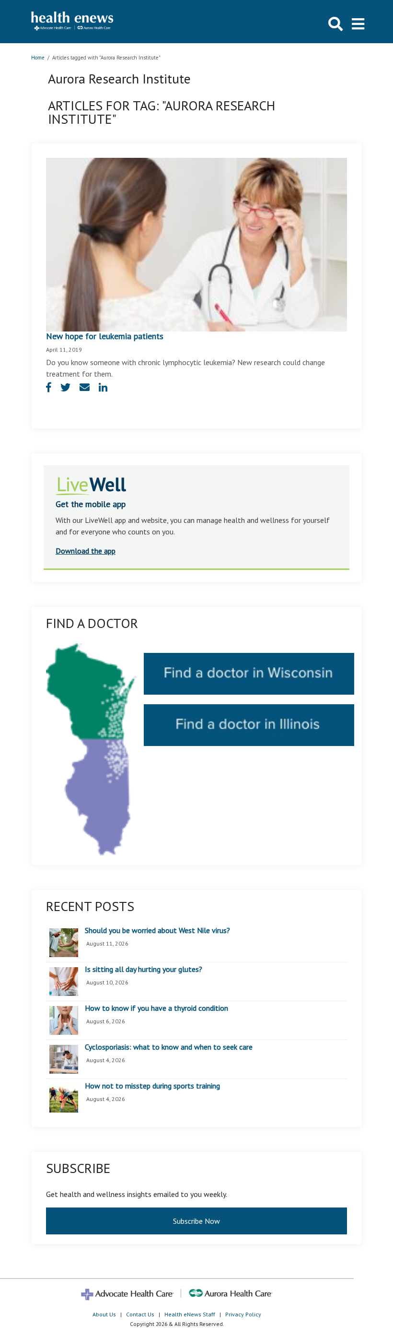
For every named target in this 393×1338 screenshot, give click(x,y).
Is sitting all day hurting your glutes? (143, 969)
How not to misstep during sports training (152, 1086)
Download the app (86, 551)
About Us (104, 1314)
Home (38, 57)
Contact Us (140, 1314)
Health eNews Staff (189, 1314)
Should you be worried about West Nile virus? (157, 930)
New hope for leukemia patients (104, 336)
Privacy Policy (243, 1314)
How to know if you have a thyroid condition (156, 1008)
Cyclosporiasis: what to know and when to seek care (169, 1047)
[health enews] (72, 22)
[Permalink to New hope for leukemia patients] (196, 244)
